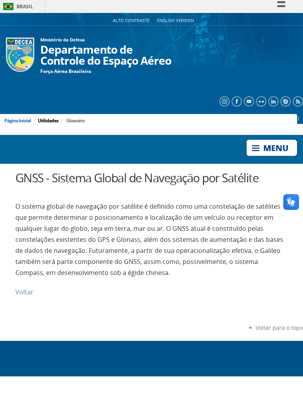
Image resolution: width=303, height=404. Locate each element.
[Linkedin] (272, 100)
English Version (175, 20)
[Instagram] (223, 100)
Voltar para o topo (279, 327)
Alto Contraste (132, 20)
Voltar (24, 292)
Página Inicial (17, 120)
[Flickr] (260, 100)
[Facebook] (236, 100)
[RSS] (297, 100)
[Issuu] (285, 100)
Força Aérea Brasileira (65, 71)
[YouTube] (248, 100)
